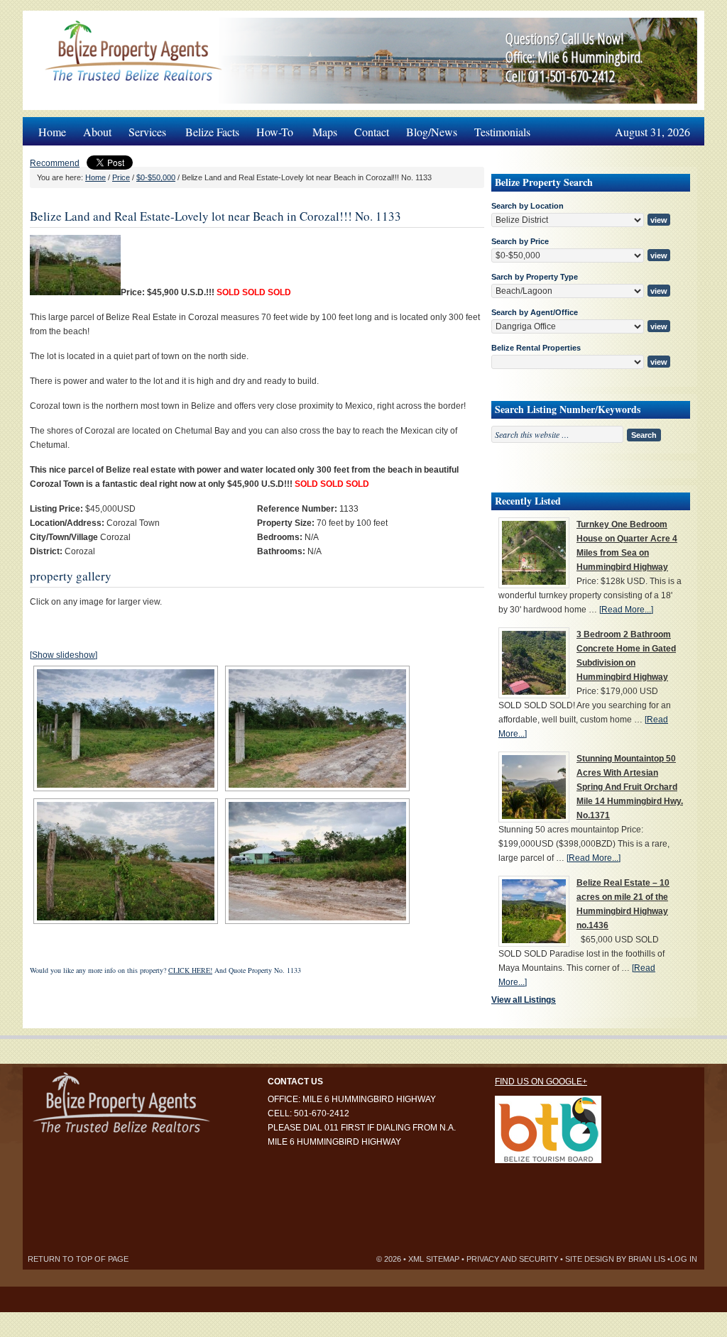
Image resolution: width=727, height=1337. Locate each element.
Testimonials (502, 131)
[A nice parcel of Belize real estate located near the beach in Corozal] (75, 292)
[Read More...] (626, 610)
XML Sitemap (433, 1259)
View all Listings (523, 1000)
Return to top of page (78, 1259)
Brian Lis (646, 1259)
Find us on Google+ (541, 1081)
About (97, 131)
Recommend (55, 163)
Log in (683, 1259)
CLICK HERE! (190, 970)
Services (143, 128)
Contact (371, 131)
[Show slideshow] (63, 655)
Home (52, 131)
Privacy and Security (512, 1259)
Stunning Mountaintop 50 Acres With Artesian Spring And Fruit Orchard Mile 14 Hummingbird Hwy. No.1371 (629, 787)
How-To (270, 128)
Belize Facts (212, 131)
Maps (324, 131)
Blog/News (431, 131)
